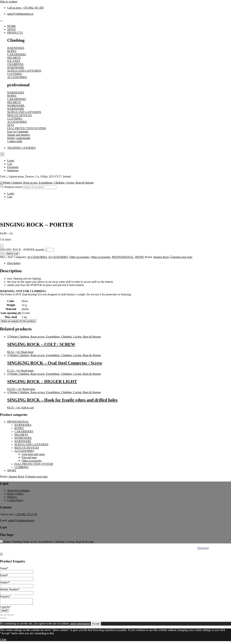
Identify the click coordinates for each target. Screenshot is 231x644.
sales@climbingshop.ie (21, 520)
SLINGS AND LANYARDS (31, 444)
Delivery (12, 496)
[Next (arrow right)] (5, 618)
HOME (11, 26)
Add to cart (12, 253)
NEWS (11, 29)
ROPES (19, 428)
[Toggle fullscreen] (5, 614)
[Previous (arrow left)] (1, 618)
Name (4, 568)
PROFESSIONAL (123, 257)
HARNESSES (22, 424)
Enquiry (5, 596)
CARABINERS (23, 431)
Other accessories (79, 257)
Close (3, 639)
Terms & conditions (18, 490)
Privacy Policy (15, 493)
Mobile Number (10, 589)
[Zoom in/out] (1, 614)
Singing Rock (161, 257)
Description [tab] (13, 263)
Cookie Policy (15, 500)
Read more (27, 352)
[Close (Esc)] (12, 614)
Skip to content (8, 1)
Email (4, 575)
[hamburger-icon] (1, 20)
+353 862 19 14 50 (26, 514)
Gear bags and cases (33, 454)
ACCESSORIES (37, 257)
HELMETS (21, 434)
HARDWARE (22, 441)
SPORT (139, 257)
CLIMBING (21, 467)
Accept (96, 623)
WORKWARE (23, 437)
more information (80, 623)
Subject (5, 582)
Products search (13, 186)
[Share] (8, 614)
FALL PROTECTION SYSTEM (33, 463)
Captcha (5, 606)
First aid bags (29, 457)
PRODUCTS (15, 32)
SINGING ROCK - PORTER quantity (22, 249)
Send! (4, 610)
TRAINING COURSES (21, 147)
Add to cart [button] (27, 407)
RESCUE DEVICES (26, 447)
